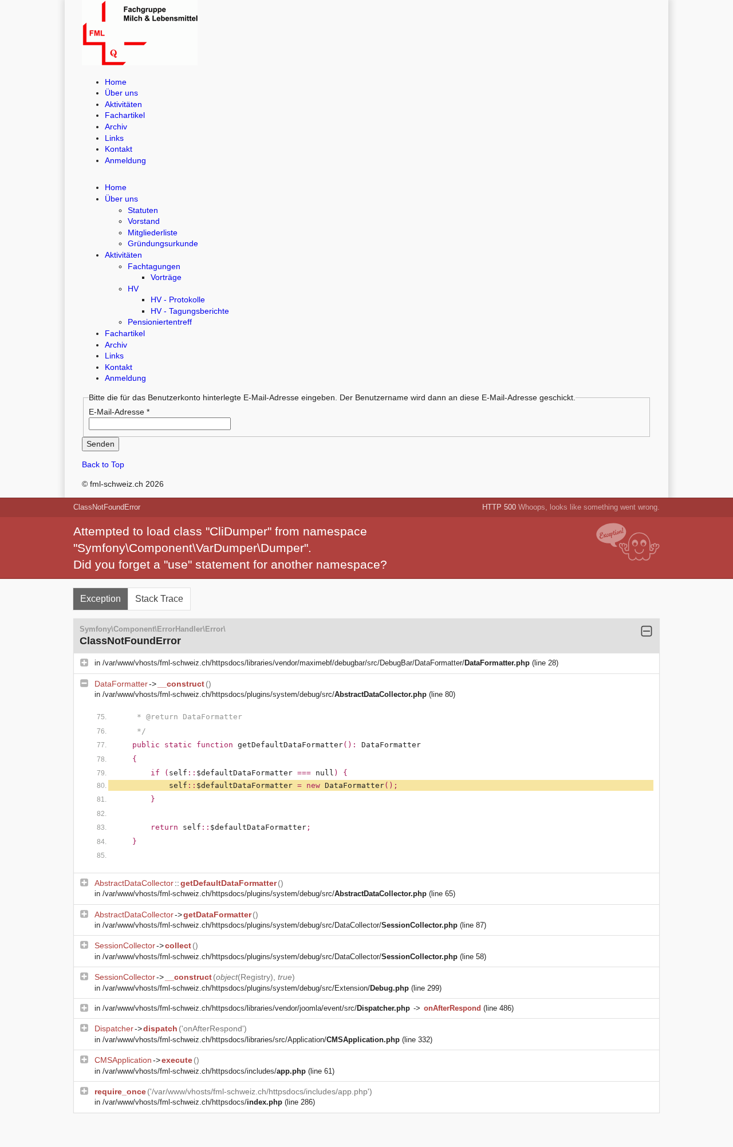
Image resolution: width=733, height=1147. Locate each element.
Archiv (116, 126)
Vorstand (144, 221)
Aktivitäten (123, 104)
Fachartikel (125, 115)
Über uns (121, 92)
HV (133, 288)
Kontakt (118, 148)
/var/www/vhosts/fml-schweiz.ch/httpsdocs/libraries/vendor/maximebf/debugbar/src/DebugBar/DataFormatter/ (316, 663)
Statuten (143, 210)
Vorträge (166, 277)
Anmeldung (125, 160)
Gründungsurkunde (163, 243)
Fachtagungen (154, 266)
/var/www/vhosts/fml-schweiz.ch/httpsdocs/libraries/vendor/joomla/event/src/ (256, 1008)
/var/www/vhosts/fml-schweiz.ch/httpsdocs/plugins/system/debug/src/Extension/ (256, 988)
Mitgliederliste (153, 232)
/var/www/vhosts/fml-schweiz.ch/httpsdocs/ (192, 1102)
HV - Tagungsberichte (190, 311)
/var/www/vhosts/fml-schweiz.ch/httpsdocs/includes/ (204, 1071)
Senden (100, 443)
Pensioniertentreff (160, 321)
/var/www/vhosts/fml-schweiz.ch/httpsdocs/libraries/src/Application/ (251, 1039)
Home (116, 81)
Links (114, 138)
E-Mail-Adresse (119, 411)
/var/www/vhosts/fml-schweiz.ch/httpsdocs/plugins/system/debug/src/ (265, 694)
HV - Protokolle (178, 299)
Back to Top (103, 464)
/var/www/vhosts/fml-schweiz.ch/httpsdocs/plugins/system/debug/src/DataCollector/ (280, 925)
